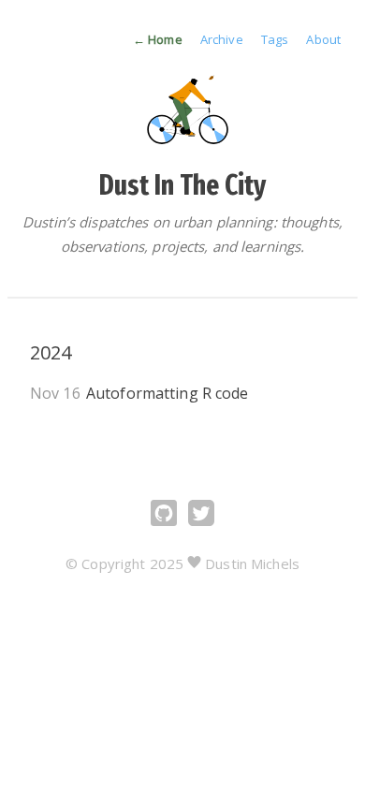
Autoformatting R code (167, 393)
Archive (223, 39)
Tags (276, 39)
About (323, 39)
